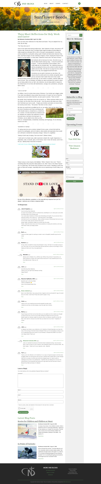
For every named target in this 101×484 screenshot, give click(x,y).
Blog (45, 3)
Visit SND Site (74, 139)
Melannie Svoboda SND (29, 340)
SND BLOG (50, 474)
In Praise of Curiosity (26, 444)
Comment (20, 373)
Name (19, 389)
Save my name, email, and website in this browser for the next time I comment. (36, 404)
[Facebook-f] (79, 3)
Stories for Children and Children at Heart (35, 421)
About (51, 3)
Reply (22, 227)
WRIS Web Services (67, 481)
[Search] (80, 35)
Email (19, 394)
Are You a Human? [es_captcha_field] (71, 115)
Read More (40, 436)
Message (68, 167)
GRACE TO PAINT (50, 472)
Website (19, 399)
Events (58, 3)
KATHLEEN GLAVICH (50, 470)
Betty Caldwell (25, 291)
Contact (65, 3)
